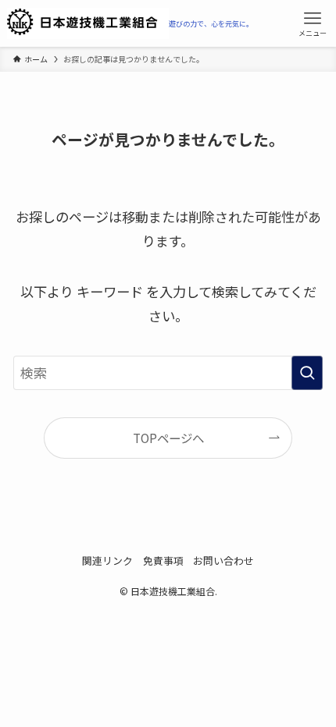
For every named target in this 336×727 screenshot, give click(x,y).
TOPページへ (168, 437)
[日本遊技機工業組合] (130, 23)
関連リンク (107, 560)
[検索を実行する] (307, 373)
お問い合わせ (223, 560)
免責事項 (163, 560)
